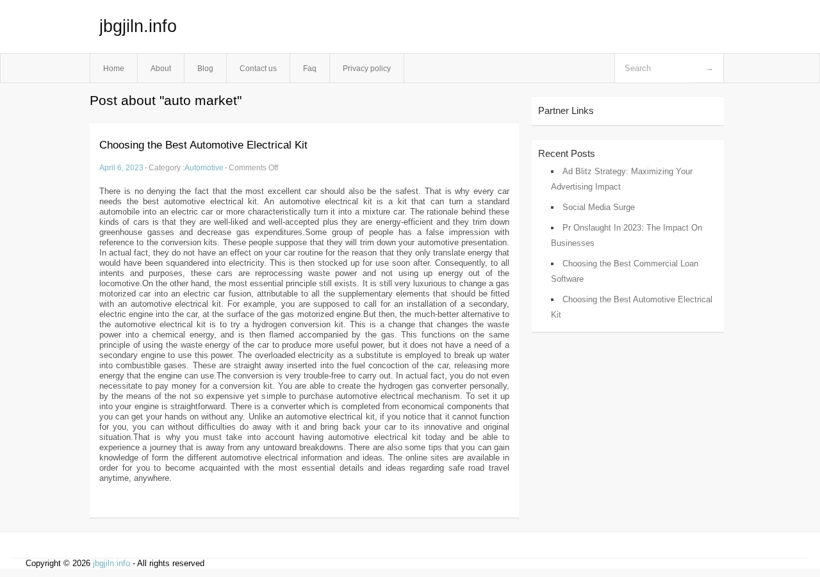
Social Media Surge (598, 207)
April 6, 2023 (121, 167)
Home (113, 68)
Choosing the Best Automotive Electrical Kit (203, 145)
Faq (309, 68)
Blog (205, 68)
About (161, 68)
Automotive (204, 167)
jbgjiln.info (138, 26)
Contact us (258, 68)
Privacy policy (367, 68)
